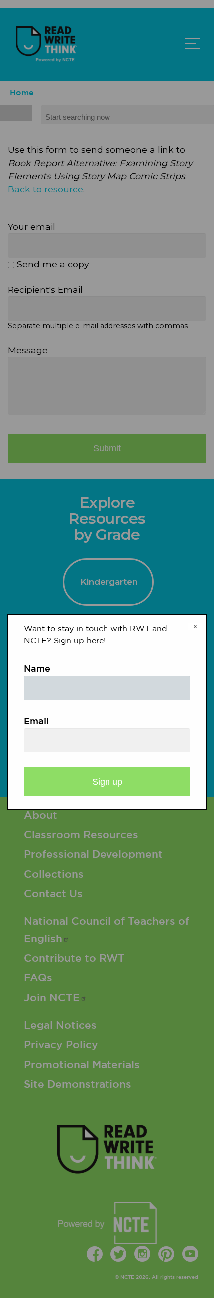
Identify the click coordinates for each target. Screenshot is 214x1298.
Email (36, 721)
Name (37, 669)
